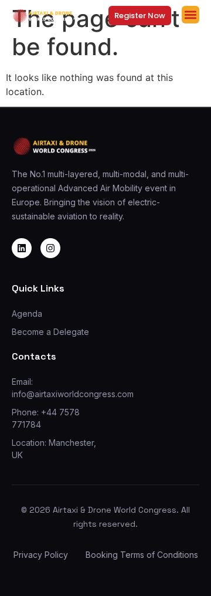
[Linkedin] (22, 248)
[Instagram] (50, 248)
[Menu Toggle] (190, 14)
